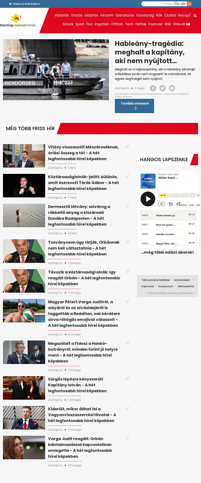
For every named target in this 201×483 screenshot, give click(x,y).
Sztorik (68, 24)
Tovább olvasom (135, 103)
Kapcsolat (148, 286)
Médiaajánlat (186, 286)
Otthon (117, 24)
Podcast (155, 24)
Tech (129, 24)
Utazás (77, 15)
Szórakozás (125, 15)
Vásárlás (61, 15)
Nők (159, 15)
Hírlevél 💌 (181, 24)
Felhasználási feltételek (156, 280)
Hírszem (107, 15)
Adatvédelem (182, 280)
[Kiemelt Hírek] (19, 20)
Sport (79, 24)
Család (170, 15)
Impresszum (165, 286)
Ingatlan (102, 24)
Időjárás (91, 15)
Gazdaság (145, 15)
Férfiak (140, 24)
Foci (89, 24)
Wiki (167, 24)
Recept (184, 15)
